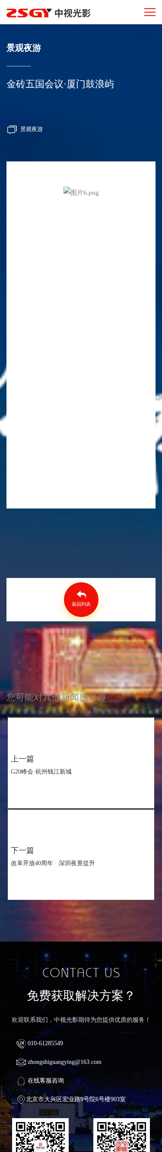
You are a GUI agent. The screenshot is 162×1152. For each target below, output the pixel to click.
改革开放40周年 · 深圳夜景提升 (53, 863)
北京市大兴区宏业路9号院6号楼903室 (76, 1099)
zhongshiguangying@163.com (64, 1062)
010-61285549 (44, 1043)
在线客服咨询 (45, 1080)
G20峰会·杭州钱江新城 (41, 771)
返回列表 (81, 604)
